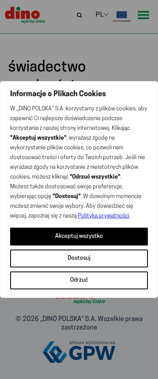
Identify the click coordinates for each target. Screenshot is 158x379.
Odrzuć (79, 280)
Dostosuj (79, 258)
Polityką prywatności (103, 216)
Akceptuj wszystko (79, 236)
